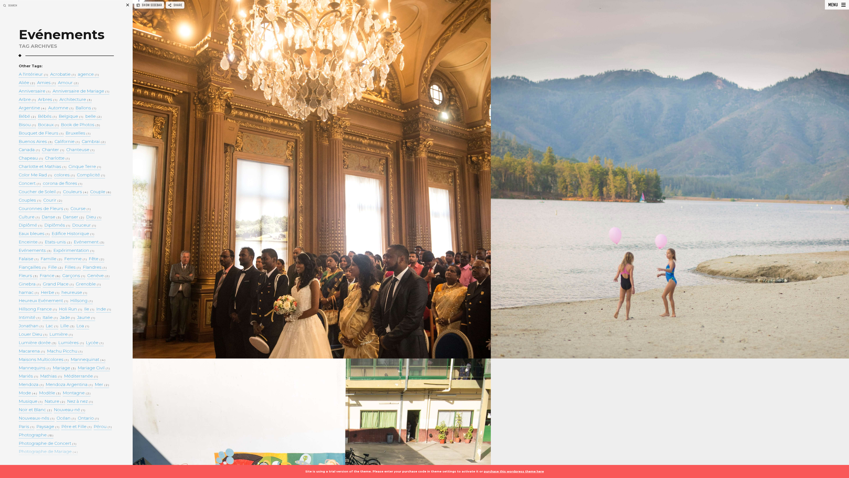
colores (64, 175)
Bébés (47, 116)
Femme (75, 259)
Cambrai (93, 141)
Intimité (29, 317)
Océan (66, 418)
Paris (26, 426)
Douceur (84, 225)
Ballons (86, 108)
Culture (29, 217)
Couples (30, 200)
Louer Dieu (33, 334)
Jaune (86, 317)
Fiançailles (32, 267)
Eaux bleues (34, 233)
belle (93, 116)
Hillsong (81, 301)
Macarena (32, 351)
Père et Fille (76, 426)
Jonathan (31, 326)
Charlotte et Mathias (42, 166)
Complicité (91, 175)
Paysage (47, 426)
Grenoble (88, 284)
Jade (67, 317)
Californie (67, 141)
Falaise (28, 259)
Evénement (89, 242)
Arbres (47, 99)
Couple (100, 192)
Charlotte (57, 158)
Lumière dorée (37, 343)
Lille (67, 326)
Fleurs (28, 276)
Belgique (71, 116)
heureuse (74, 292)
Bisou (27, 125)
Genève (98, 276)
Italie (50, 317)
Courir (52, 200)
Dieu (93, 217)
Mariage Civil (94, 368)
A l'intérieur (33, 74)
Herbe (50, 292)
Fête (96, 259)
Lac (52, 326)
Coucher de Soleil (40, 192)
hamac (29, 292)
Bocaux (48, 125)
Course (81, 208)
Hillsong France (38, 309)
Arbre (27, 99)
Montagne (76, 393)
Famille (51, 259)
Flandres (95, 267)
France (50, 276)
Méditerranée (81, 376)
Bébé (27, 116)
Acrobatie (63, 74)
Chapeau (31, 158)
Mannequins (35, 368)
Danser (73, 217)
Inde (103, 309)
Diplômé (30, 225)
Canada (29, 150)
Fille (55, 267)
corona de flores (62, 183)
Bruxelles (78, 133)
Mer (102, 384)
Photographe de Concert (47, 443)
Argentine (32, 108)
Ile (89, 309)
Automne (60, 108)
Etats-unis (58, 242)
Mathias (51, 376)
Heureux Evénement (43, 301)
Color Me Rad (35, 175)
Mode (28, 393)
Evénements (35, 250)
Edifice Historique (73, 233)
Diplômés (57, 225)
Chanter (53, 150)
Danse (51, 217)
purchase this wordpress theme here (514, 471)
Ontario (88, 418)
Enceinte (31, 242)
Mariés (28, 376)
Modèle (50, 393)
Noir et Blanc (35, 410)
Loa (82, 326)
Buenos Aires (35, 141)
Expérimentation (74, 250)
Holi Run (70, 309)
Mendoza (31, 384)
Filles (73, 267)
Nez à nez (80, 401)
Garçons (73, 276)
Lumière (61, 334)
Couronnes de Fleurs (43, 208)
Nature (55, 401)
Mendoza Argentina (69, 384)
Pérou (103, 426)
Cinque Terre (85, 166)
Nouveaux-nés (36, 418)
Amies (46, 83)
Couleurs (75, 192)
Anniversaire (34, 91)
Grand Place (58, 284)
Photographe (36, 435)
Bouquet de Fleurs (41, 133)
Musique (30, 401)
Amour (68, 83)
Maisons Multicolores (44, 359)
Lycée (94, 343)
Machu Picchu (64, 351)
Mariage (64, 368)
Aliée (27, 83)
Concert (30, 183)
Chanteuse (80, 150)
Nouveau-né (69, 410)
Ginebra (30, 284)
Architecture (75, 99)
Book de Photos (80, 125)
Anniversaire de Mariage (81, 91)
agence (88, 74)
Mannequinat (88, 359)
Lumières (71, 343)
